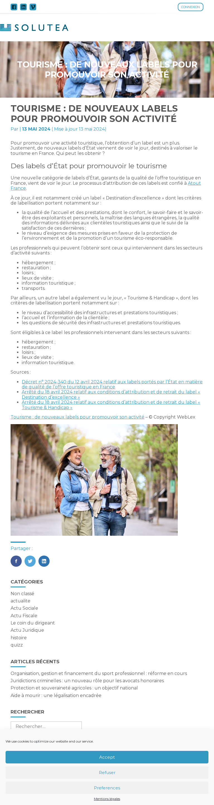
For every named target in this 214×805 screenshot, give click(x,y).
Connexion (190, 7)
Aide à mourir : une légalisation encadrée (56, 695)
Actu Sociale (24, 608)
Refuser (107, 772)
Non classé (22, 593)
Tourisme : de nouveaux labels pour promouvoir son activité (77, 417)
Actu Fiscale (24, 615)
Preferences (107, 787)
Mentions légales (107, 799)
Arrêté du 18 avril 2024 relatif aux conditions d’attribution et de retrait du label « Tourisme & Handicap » (111, 405)
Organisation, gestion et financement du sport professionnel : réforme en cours (99, 673)
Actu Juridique (27, 630)
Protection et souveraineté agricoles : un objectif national (74, 688)
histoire (19, 637)
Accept (107, 757)
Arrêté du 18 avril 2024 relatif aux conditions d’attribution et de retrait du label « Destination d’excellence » (111, 394)
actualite (20, 601)
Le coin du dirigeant (33, 623)
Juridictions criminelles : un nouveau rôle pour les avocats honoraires (87, 680)
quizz (17, 645)
